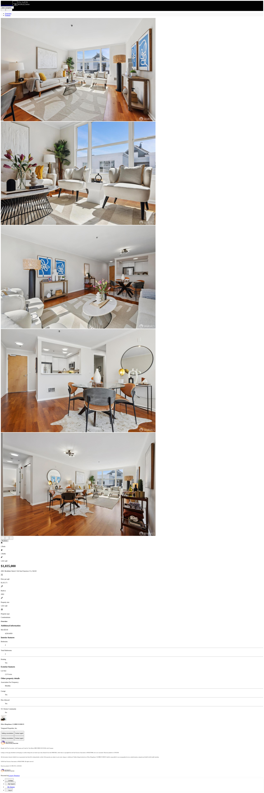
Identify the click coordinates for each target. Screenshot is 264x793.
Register (8, 10)
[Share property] (11, 538)
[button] (132, 70)
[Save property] (7, 538)
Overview (8, 13)
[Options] (3, 538)
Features (7, 15)
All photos (5, 541)
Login (3, 10)
